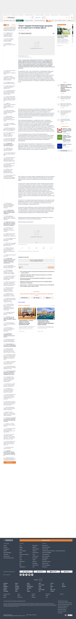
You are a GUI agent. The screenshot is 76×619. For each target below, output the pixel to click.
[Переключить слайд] (20, 234)
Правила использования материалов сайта (65, 604)
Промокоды (64, 126)
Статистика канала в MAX (9, 557)
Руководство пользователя (62, 611)
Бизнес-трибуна (23, 550)
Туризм (34, 559)
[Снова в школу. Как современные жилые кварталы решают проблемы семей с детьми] (46, 313)
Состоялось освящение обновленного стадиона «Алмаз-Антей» (62, 36)
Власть (21, 556)
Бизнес (21, 549)
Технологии (35, 557)
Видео (21, 552)
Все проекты (44, 566)
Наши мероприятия (7, 552)
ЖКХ (20, 565)
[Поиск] (66, 17)
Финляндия (35, 563)
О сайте (5, 545)
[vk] (26, 575)
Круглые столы (45, 563)
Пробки (38, 17)
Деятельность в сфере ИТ (62, 609)
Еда (20, 563)
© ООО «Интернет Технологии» (31, 614)
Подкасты (34, 550)
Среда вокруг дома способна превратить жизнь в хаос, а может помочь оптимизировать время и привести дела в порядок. (46, 327)
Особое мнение (36, 549)
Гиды (21, 557)
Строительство (36, 556)
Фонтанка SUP (35, 565)
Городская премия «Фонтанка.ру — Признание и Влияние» (53, 550)
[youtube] (29, 575)
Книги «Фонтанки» (46, 556)
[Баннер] (20, 21)
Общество (34, 547)
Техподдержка (6, 549)
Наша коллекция (45, 554)
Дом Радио (44, 559)
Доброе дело (22, 561)
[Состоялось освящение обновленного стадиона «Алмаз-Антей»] (63, 30)
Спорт (34, 554)
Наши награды (60, 612)
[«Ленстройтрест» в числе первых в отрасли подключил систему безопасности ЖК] (27, 313)
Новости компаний (24, 305)
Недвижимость (23, 566)
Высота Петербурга (46, 565)
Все (5, 25)
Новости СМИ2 (21, 302)
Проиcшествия (35, 552)
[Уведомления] (69, 17)
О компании (6, 554)
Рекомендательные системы (62, 607)
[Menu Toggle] (4, 17)
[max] (21, 575)
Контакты (5, 547)
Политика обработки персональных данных (65, 602)
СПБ (8, 25)
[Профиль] (71, 17)
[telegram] (23, 575)
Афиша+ (21, 547)
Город (21, 559)
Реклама (5, 550)
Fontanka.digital (45, 557)
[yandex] (32, 575)
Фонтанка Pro (45, 545)
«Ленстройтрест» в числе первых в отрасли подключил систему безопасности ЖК (26, 322)
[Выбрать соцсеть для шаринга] (53, 33)
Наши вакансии (7, 556)
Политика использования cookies (63, 606)
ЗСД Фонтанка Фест (46, 547)
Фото (34, 566)
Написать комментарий (26, 33)
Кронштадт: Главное (46, 561)
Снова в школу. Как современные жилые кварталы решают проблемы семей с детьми (46, 322)
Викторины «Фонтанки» (24, 554)
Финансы (34, 561)
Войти (22, 267)
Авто (20, 545)
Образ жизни (35, 545)
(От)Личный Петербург (46, 552)
